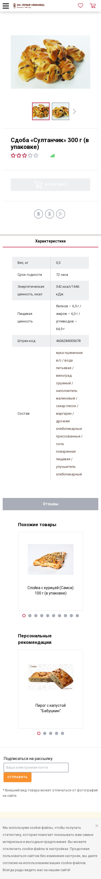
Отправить (17, 777)
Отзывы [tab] (50, 504)
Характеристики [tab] (50, 241)
